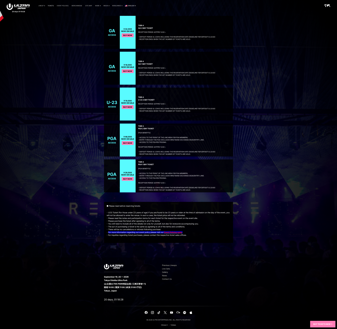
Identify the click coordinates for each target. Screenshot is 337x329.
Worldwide (116, 6)
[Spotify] (184, 312)
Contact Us (167, 279)
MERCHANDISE (77, 6)
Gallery (165, 272)
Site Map (88, 6)
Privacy (164, 325)
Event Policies (62, 6)
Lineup (41, 6)
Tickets (51, 6)
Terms (173, 325)
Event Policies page (173, 232)
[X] (165, 312)
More (97, 6)
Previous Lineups (169, 265)
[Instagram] (152, 312)
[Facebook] (146, 312)
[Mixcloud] (178, 312)
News (164, 275)
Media (105, 6)
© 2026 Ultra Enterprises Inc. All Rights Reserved (168, 320)
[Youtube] (171, 312)
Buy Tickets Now (322, 324)
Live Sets (166, 269)
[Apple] (191, 312)
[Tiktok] (159, 312)
